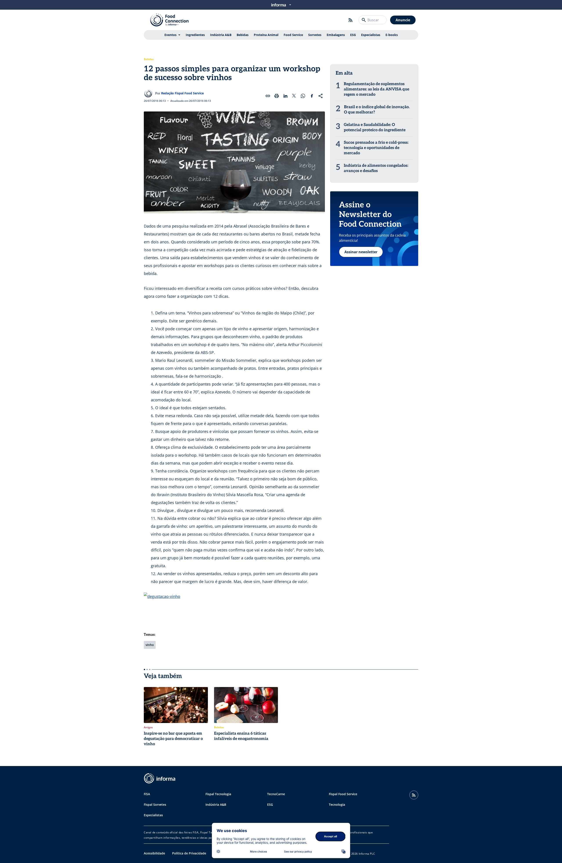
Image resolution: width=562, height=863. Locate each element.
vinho (150, 645)
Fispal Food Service (343, 794)
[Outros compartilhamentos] (320, 96)
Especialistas (370, 35)
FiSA (147, 794)
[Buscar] (363, 20)
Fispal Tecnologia (218, 794)
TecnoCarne (276, 794)
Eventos (170, 35)
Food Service (293, 35)
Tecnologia (337, 804)
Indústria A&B (220, 35)
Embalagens (336, 35)
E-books (391, 35)
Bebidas (243, 35)
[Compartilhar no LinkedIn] (285, 96)
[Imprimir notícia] (276, 96)
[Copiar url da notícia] (267, 96)
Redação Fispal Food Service (182, 93)
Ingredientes (195, 35)
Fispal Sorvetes (155, 804)
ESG (353, 35)
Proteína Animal (266, 35)
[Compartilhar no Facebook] (311, 96)
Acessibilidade (154, 853)
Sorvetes (314, 35)
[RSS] (350, 20)
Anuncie (403, 20)
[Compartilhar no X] (294, 96)
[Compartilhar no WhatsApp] (303, 96)
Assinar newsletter (360, 251)
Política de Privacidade (189, 853)
